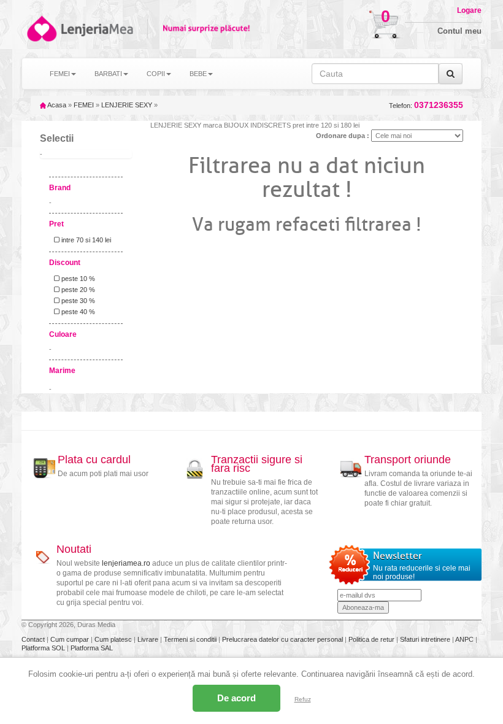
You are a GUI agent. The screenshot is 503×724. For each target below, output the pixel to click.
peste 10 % (77, 278)
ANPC (464, 639)
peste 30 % (77, 300)
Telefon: (426, 105)
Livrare (148, 639)
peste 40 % (77, 311)
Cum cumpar (70, 639)
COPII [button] (156, 73)
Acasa (56, 105)
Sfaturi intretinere (426, 639)
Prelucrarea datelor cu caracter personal (283, 639)
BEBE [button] (198, 73)
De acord (236, 698)
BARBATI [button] (108, 73)
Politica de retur (372, 639)
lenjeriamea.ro (126, 563)
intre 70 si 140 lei (85, 240)
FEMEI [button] (60, 73)
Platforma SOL (43, 648)
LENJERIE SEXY (126, 105)
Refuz (302, 699)
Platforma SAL (92, 648)
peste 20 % (77, 289)
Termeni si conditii (191, 639)
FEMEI (84, 105)
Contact (34, 639)
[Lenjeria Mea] (40, 28)
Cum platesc (114, 639)
